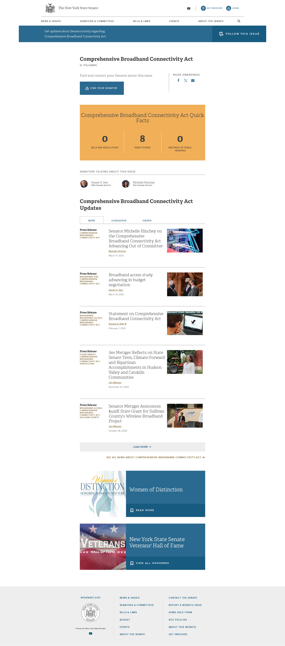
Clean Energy (88, 355)
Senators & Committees (97, 21)
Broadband (86, 316)
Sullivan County (89, 417)
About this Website (182, 627)
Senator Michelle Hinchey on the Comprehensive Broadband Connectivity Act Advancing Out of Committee (136, 238)
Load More (140, 447)
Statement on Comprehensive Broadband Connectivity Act (136, 316)
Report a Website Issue (185, 605)
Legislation (118, 221)
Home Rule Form (180, 612)
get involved (215, 8)
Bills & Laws (141, 21)
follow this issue (243, 34)
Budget (125, 620)
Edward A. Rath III (117, 324)
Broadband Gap (89, 277)
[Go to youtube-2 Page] (90, 633)
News (91, 221)
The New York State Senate (78, 8)
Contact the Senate (183, 598)
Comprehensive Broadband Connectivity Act (90, 235)
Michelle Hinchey (144, 182)
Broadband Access (91, 318)
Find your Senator (103, 88)
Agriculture (87, 364)
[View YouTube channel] (188, 8)
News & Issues (51, 21)
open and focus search (239, 21)
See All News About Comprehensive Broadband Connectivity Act (154, 457)
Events (174, 21)
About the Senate (132, 634)
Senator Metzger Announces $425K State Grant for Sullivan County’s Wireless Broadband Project (136, 414)
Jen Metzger (115, 382)
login (235, 8)
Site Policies (178, 620)
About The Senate (211, 21)
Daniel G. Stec (99, 182)
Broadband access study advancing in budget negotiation (131, 279)
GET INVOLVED (178, 634)
